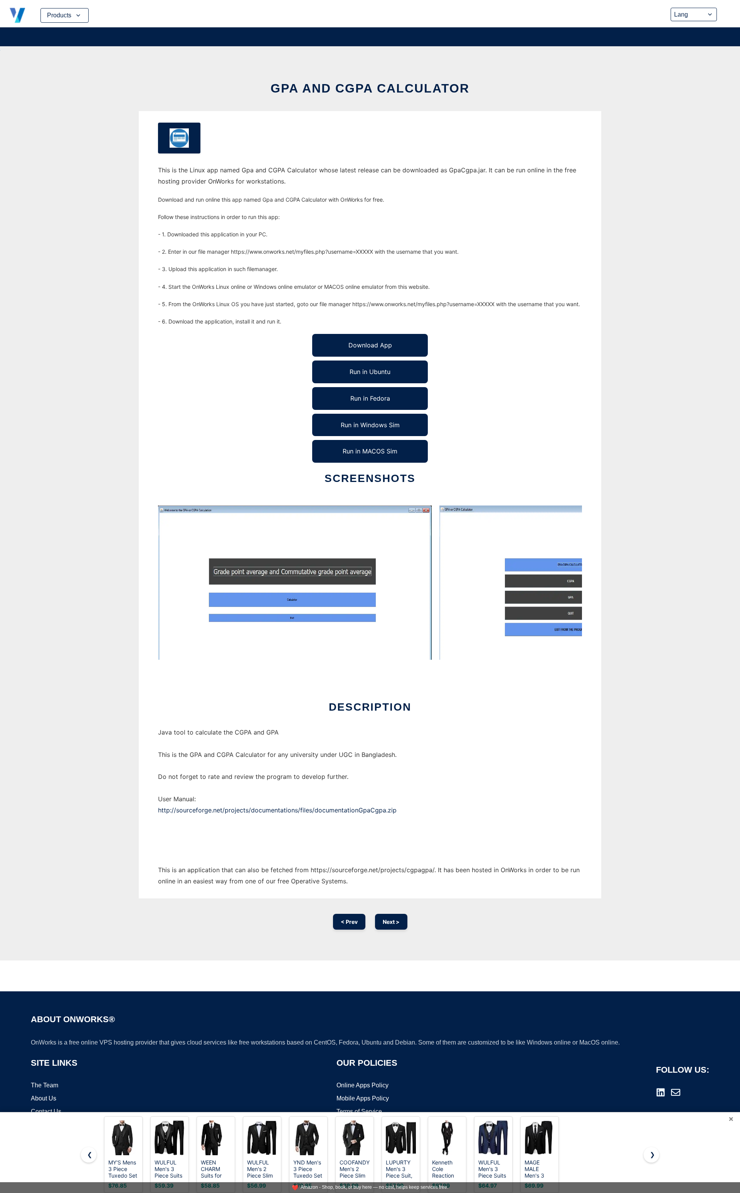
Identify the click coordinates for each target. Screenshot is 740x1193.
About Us (43, 1098)
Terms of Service (359, 1111)
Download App (370, 345)
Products (59, 15)
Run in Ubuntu (370, 372)
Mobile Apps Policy (362, 1098)
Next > (391, 921)
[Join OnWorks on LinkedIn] (660, 1092)
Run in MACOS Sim (370, 451)
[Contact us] (675, 1092)
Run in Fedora (370, 398)
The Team (44, 1085)
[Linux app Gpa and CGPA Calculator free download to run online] (179, 138)
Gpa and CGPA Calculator (370, 88)
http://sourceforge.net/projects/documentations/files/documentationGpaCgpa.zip (277, 810)
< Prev (349, 921)
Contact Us (46, 1111)
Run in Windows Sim (370, 425)
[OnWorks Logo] (17, 15)
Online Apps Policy (362, 1085)
